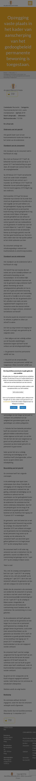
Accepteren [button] (14, 407)
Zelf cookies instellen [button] (18, 392)
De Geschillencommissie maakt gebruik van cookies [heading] (18, 372)
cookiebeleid (7, 401)
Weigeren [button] (22, 407)
